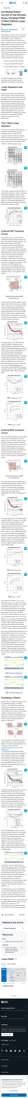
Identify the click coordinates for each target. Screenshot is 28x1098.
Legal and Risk (5, 1059)
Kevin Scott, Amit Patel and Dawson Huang (9, 30)
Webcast (13, 964)
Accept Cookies (14, 1095)
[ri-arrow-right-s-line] (18, 996)
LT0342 (5, 35)
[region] (14, 1086)
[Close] (26, 1077)
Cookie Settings (14, 1090)
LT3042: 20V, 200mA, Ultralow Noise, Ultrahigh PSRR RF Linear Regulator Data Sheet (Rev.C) (11, 950)
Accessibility (4, 1066)
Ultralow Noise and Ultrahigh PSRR (14, 941)
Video (8, 964)
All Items (3, 964)
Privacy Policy (4, 1072)
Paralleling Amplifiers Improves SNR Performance (11, 748)
